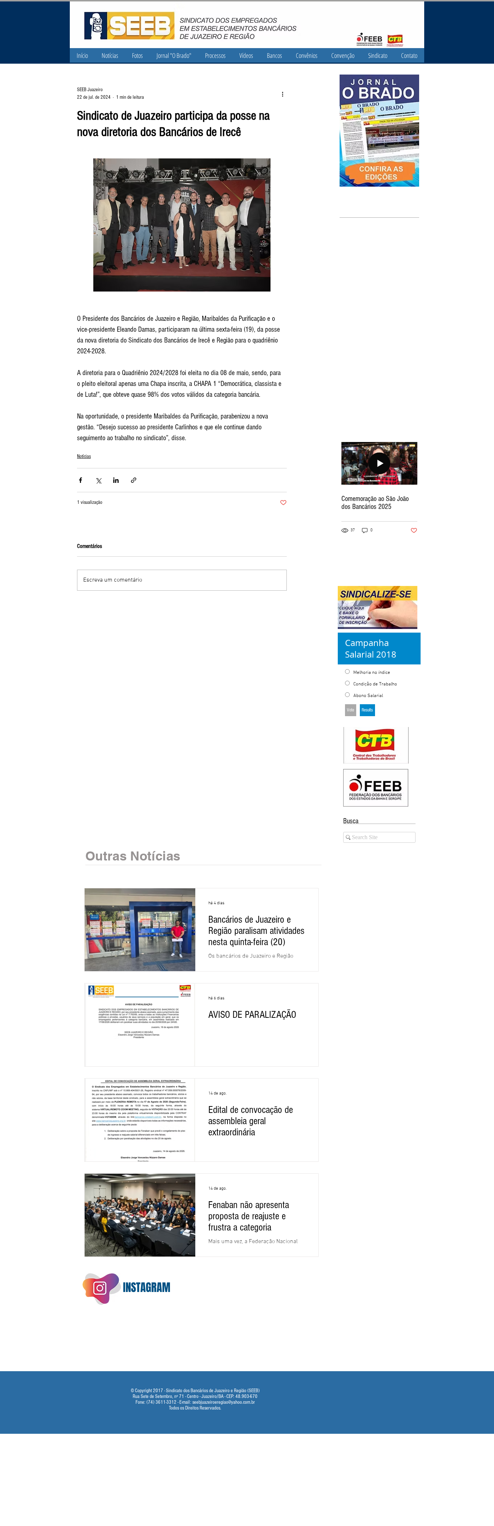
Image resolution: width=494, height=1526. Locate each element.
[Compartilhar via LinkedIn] (115, 480)
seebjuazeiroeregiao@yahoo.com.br (223, 1402)
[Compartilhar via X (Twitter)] (98, 480)
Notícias (84, 456)
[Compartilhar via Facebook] (80, 480)
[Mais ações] (282, 93)
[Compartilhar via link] (133, 480)
